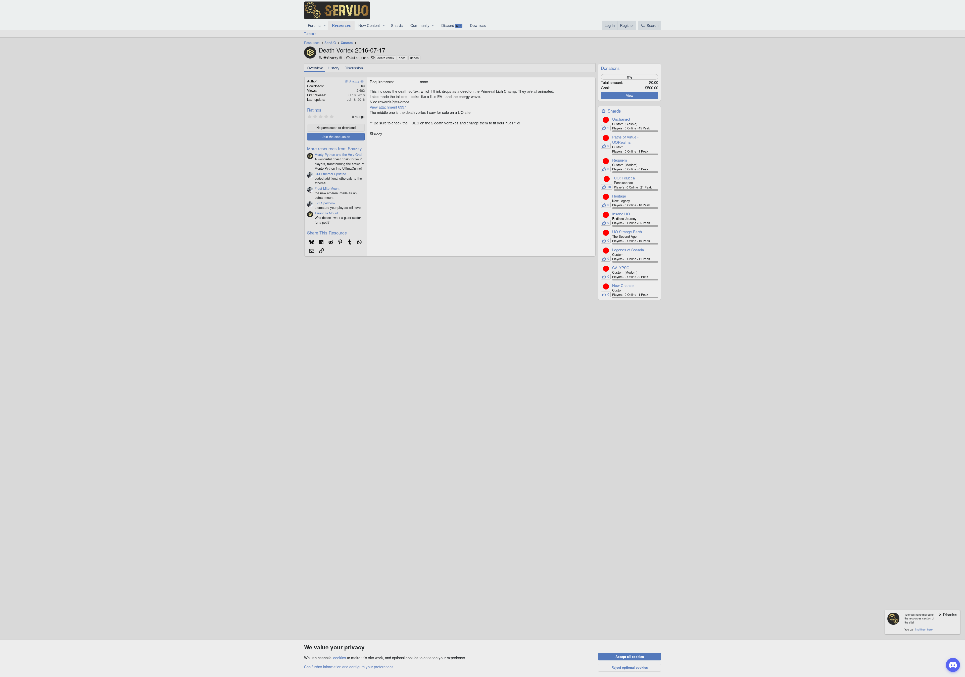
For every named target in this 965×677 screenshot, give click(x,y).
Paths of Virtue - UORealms (625, 139)
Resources (341, 25)
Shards (397, 25)
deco (402, 58)
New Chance (623, 285)
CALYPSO (621, 267)
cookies (339, 657)
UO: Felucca (624, 177)
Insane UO (621, 213)
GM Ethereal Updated (330, 173)
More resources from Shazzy (334, 148)
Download (478, 25)
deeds (414, 58)
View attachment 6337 (388, 107)
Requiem (619, 160)
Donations (610, 68)
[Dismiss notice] (947, 615)
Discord (451, 25)
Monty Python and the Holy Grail (338, 154)
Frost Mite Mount (327, 188)
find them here (924, 629)
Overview (315, 67)
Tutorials (310, 33)
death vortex (385, 58)
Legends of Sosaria (628, 249)
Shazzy (332, 57)
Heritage (619, 196)
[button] (324, 25)
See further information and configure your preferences (349, 666)
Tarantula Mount (326, 213)
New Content (369, 25)
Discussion (354, 67)
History (334, 67)
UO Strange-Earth (627, 231)
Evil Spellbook (325, 203)
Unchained (621, 119)
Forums (314, 25)
